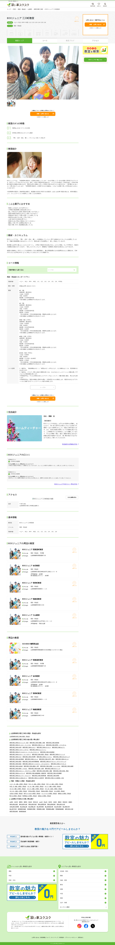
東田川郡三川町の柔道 (15, 761)
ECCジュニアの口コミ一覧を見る (65, 484)
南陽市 (70, 802)
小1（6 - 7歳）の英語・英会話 (35, 786)
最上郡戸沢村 (13, 809)
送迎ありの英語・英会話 (44, 796)
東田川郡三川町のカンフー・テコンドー (20, 775)
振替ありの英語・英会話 (64, 793)
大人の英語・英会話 (59, 791)
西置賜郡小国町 (41, 809)
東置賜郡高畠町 (22, 809)
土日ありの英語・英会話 (16, 793)
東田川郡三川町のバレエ (31, 759)
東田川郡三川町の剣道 (15, 764)
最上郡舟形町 (40, 806)
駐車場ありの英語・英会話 (30, 796)
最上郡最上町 (32, 806)
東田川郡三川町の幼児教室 (17, 759)
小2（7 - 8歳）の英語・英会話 (53, 786)
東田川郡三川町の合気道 (16, 766)
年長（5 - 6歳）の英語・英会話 (18, 786)
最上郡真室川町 (49, 806)
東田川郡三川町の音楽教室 (47, 752)
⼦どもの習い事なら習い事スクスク (58, 943)
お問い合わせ (35, 937)
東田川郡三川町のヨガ (15, 756)
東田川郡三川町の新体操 (52, 742)
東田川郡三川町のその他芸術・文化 (54, 778)
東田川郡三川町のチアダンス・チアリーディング (53, 761)
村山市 (45, 802)
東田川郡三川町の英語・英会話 (40, 754)
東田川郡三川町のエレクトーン (38, 749)
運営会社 (80, 937)
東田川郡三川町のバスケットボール (19, 749)
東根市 (59, 802)
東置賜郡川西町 (31, 809)
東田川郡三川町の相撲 (67, 766)
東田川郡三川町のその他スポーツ (18, 778)
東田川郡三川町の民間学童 (39, 775)
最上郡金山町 (23, 806)
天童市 (55, 802)
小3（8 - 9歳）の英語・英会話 (18, 788)
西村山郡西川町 (42, 804)
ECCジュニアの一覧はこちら (95, 59)
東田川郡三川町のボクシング (52, 768)
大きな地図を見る (72, 497)
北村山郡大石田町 (14, 806)
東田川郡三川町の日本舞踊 (54, 773)
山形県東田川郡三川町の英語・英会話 (20, 736)
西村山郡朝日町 (51, 804)
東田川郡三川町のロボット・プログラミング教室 (23, 771)
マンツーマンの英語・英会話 (49, 793)
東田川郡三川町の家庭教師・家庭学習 (36, 773)
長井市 (50, 802)
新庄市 (30, 802)
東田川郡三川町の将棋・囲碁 (44, 771)
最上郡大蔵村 (57, 806)
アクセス (95, 41)
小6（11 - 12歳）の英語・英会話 (18, 791)
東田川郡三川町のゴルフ (29, 747)
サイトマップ (54, 937)
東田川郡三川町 (69, 809)
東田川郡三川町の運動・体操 (37, 742)
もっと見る (43, 387)
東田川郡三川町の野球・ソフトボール (56, 745)
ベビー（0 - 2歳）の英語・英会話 (18, 784)
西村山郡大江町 (61, 804)
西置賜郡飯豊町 (60, 809)
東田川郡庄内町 (14, 811)
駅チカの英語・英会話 (15, 796)
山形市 (11, 802)
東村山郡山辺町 (14, 804)
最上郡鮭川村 (66, 806)
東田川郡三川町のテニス (38, 745)
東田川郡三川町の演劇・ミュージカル (50, 766)
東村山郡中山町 (23, 804)
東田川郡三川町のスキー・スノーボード (20, 754)
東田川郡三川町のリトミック (57, 754)
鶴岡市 (21, 802)
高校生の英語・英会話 (47, 791)
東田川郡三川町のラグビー (44, 747)
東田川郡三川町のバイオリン (44, 756)
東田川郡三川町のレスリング (17, 773)
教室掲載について (45, 937)
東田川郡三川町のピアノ (58, 747)
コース (44, 41)
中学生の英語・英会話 (34, 791)
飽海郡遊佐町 (22, 811)
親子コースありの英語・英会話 (32, 793)
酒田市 (25, 802)
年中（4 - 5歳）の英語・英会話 (54, 784)
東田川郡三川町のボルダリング (61, 756)
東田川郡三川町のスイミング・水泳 (19, 742)
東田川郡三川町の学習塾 (29, 756)
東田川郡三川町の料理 (53, 775)
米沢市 (16, 802)
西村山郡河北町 (32, 804)
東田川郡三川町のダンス (62, 759)
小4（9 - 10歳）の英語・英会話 (35, 788)
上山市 (41, 802)
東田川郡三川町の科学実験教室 (31, 761)
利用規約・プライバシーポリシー (68, 937)
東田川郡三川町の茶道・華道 (61, 771)
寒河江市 (35, 802)
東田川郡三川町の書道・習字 (31, 766)
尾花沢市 (65, 802)
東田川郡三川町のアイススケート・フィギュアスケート (24, 752)
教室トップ (19, 41)
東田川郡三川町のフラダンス (58, 764)
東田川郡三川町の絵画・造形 (36, 768)
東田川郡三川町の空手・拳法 (46, 759)
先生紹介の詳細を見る (69, 444)
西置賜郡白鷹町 (50, 809)
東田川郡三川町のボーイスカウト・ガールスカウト (36, 764)
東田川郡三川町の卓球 (15, 747)
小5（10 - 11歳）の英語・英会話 (53, 788)
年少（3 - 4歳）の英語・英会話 (37, 784)
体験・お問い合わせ (95, 24)
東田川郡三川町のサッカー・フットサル (20, 745)
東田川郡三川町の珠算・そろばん (18, 768)
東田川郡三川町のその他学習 (36, 778)
